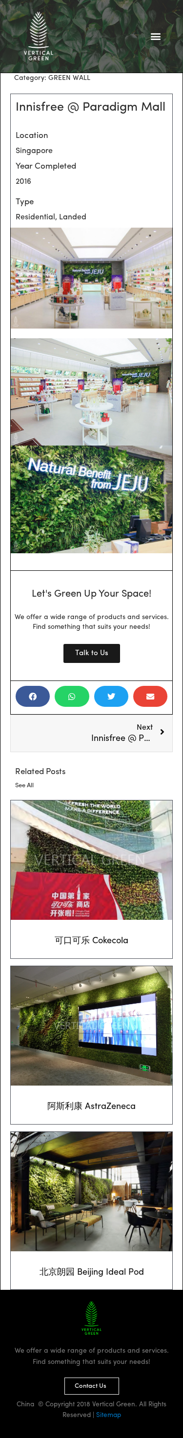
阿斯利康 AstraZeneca (91, 1107)
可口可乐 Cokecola (91, 941)
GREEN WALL (69, 78)
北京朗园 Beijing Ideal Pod (92, 1272)
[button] (155, 36)
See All (24, 785)
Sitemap (107, 1415)
